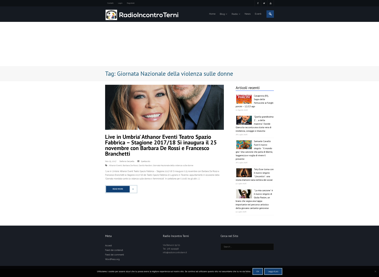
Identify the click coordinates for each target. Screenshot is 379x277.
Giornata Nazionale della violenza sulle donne (173, 165)
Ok (257, 271)
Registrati (131, 3)
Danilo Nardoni (145, 165)
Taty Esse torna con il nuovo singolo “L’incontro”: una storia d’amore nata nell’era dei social (255, 174)
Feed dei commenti (114, 255)
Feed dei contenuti (114, 250)
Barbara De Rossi (130, 165)
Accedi (108, 245)
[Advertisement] (189, 44)
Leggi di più (273, 271)
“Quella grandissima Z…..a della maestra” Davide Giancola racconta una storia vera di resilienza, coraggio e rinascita (254, 123)
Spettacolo (145, 161)
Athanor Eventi (115, 165)
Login (120, 3)
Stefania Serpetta (126, 161)
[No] (375, 271)
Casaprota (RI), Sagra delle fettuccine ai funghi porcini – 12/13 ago (254, 101)
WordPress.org (112, 259)
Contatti (110, 3)
